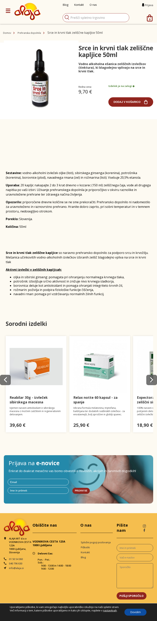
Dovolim (135, 612)
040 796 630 (15, 563)
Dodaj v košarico (127, 101)
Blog (83, 557)
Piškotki (85, 547)
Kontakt (85, 552)
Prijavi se (81, 490)
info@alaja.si (16, 568)
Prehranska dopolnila (29, 33)
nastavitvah (110, 610)
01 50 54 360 (16, 559)
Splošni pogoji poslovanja (96, 542)
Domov (7, 33)
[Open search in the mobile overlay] (96, 17)
